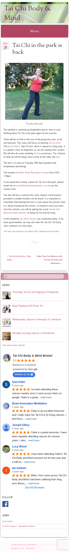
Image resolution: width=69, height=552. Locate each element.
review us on (22, 374)
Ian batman (19, 468)
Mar (6, 44)
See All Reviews (34, 487)
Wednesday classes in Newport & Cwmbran (36, 319)
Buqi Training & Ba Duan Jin (27, 305)
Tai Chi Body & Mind (27, 13)
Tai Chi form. (54, 143)
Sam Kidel (18, 382)
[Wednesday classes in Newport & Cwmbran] (6, 322)
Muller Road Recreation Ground (33, 172)
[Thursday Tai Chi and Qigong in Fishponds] (6, 295)
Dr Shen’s (15, 146)
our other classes (28, 219)
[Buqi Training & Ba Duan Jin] (6, 309)
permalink (55, 231)
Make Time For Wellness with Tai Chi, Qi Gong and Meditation (49, 259)
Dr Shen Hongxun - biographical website (18, 526)
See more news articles (13, 345)
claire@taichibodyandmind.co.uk (32, 185)
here (58, 157)
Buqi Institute (7, 521)
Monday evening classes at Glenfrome (33, 333)
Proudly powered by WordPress (24, 545)
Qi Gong (38, 153)
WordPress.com (17, 548)
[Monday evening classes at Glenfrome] (6, 336)
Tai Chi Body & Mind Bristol (32, 355)
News (6, 285)
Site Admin (30, 548)
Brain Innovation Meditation (29, 403)
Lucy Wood (19, 446)
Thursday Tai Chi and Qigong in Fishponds (35, 292)
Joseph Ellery (20, 425)
